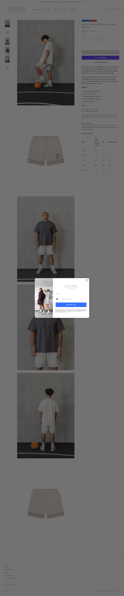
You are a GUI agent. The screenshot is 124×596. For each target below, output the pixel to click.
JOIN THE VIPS (71, 305)
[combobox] (58, 299)
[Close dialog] (87, 280)
